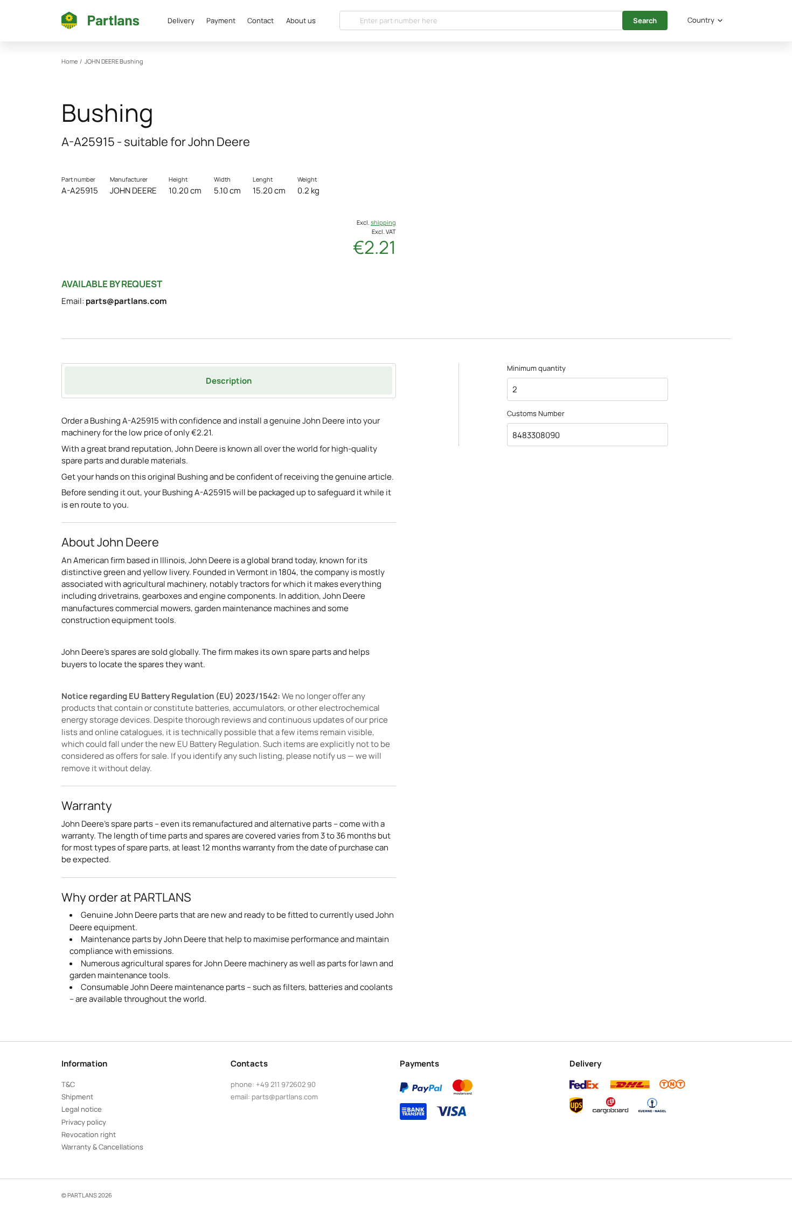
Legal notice (81, 1109)
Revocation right (88, 1134)
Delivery (181, 20)
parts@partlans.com (126, 300)
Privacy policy (83, 1122)
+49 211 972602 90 (286, 1084)
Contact (260, 20)
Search (645, 20)
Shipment (77, 1097)
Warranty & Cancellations (102, 1147)
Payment (220, 20)
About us (301, 20)
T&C (68, 1084)
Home (69, 61)
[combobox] (703, 20)
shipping (383, 222)
